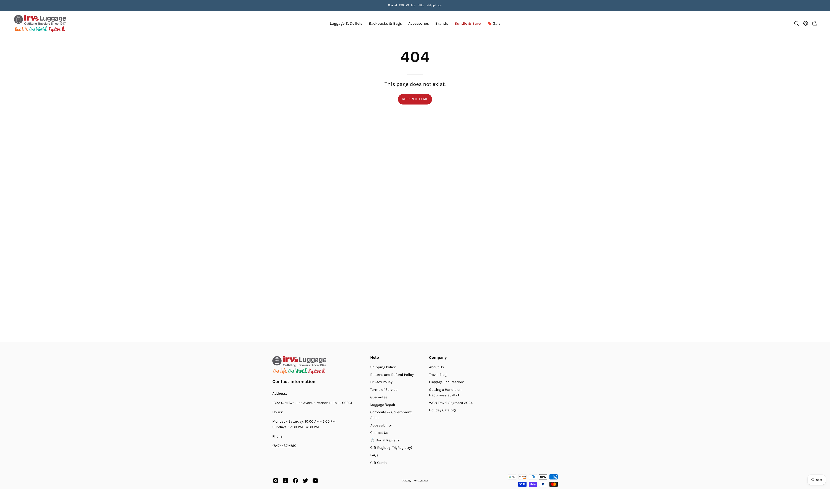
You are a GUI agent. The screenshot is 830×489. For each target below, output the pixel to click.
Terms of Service (383, 390)
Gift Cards (378, 463)
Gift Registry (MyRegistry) (391, 448)
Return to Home (415, 99)
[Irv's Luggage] (40, 23)
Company (438, 357)
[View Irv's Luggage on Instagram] (275, 480)
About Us (436, 367)
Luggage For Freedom (446, 382)
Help (374, 357)
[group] (415, 5)
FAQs (374, 455)
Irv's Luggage (420, 480)
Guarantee (378, 397)
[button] (441, 23)
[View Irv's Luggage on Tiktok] (285, 480)
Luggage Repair (382, 404)
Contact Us (379, 433)
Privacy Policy (381, 382)
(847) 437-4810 (284, 446)
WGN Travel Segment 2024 (450, 403)
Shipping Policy (383, 367)
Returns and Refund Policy (392, 374)
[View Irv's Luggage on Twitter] (305, 480)
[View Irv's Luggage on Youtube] (315, 480)
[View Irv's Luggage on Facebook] (295, 480)
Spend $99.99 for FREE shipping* (415, 5)
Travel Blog (438, 374)
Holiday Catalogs (442, 410)
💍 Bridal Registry (385, 440)
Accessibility (381, 425)
